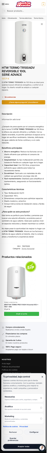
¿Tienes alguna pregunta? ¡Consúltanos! (23, 102)
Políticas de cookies (9, 370)
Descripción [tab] (7, 114)
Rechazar (13, 432)
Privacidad (24, 426)
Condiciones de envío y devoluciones (16, 373)
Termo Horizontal (40, 18)
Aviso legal (6, 363)
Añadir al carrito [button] (21, 314)
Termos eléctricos (25, 18)
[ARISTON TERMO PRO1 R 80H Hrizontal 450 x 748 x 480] (21, 280)
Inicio (3, 18)
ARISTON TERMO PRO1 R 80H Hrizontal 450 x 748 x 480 (21, 306)
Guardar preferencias (13, 439)
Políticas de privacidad (11, 367)
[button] (43, 4)
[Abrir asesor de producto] (42, 448)
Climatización (12, 18)
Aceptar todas (23, 446)
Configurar (34, 432)
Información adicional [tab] (11, 119)
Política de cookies (10, 426)
